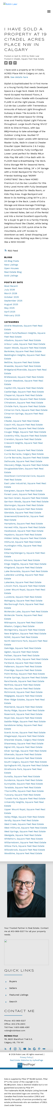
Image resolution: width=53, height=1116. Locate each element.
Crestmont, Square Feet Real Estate (23, 450)
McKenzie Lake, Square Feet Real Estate (26, 611)
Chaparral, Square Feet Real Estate (23, 395)
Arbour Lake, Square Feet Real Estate (24, 344)
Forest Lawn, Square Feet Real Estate (24, 494)
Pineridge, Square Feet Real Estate (23, 670)
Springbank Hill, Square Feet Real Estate (26, 765)
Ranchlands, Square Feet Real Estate (24, 681)
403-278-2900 (18, 1024)
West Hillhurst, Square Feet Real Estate (25, 827)
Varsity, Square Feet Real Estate (21, 820)
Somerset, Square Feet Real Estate (23, 758)
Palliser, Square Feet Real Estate (21, 655)
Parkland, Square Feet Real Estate (22, 663)
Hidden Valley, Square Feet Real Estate (25, 538)
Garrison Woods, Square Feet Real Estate (26, 501)
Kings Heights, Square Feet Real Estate (25, 564)
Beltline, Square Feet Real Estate (22, 362)
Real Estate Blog (13, 272)
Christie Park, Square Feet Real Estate (25, 406)
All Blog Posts (11, 261)
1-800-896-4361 (21, 1027)
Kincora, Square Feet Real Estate (22, 560)
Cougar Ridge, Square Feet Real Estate (25, 432)
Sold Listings (11, 275)
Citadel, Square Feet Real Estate (29, 59)
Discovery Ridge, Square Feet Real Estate (26, 465)
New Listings (11, 264)
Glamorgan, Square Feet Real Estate (24, 505)
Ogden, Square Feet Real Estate (21, 651)
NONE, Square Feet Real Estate (21, 637)
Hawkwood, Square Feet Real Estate (23, 531)
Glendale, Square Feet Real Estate (22, 512)
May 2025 (9, 308)
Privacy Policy (26, 1057)
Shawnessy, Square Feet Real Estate (23, 743)
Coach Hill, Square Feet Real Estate (23, 424)
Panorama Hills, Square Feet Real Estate (26, 659)
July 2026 (9, 289)
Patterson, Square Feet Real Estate (23, 666)
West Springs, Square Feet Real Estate (25, 831)
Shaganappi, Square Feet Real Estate (24, 736)
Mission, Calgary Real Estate (19, 626)
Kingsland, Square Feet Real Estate (23, 567)
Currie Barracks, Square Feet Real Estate (26, 457)
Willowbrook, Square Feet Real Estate (24, 849)
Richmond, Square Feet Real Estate (23, 692)
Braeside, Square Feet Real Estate (22, 366)
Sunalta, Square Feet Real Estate (22, 776)
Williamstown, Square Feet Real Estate (25, 842)
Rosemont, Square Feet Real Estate (23, 714)
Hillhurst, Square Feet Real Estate (22, 542)
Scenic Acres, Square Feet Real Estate (25, 732)
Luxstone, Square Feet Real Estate (23, 597)
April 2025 (9, 311)
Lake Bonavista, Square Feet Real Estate (26, 571)
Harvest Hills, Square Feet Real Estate (24, 527)
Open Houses (11, 268)
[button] (5, 1049)
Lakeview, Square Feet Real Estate (22, 582)
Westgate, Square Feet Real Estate (22, 835)
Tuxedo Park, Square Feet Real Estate (24, 798)
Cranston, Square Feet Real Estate (22, 439)
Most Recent (11, 286)
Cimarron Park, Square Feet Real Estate (25, 410)
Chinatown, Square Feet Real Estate (23, 402)
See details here (19, 77)
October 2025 (11, 297)
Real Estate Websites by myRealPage (26, 1060)
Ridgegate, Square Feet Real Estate (23, 695)
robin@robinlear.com (14, 1030)
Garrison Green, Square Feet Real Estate (26, 498)
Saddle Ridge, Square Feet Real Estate (25, 721)
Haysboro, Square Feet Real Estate (23, 534)
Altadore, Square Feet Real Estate (22, 340)
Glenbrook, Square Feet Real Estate (23, 509)
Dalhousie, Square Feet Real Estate (23, 461)
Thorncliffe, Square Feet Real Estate (24, 791)
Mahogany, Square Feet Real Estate (23, 600)
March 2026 (10, 293)
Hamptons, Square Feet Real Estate (23, 523)
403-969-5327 (18, 931)
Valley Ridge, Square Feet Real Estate (24, 816)
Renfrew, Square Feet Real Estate (22, 684)
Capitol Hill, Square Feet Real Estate (23, 388)
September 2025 (13, 300)
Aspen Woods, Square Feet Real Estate (25, 347)
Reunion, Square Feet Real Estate (22, 688)
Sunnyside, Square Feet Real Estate (23, 783)
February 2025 (12, 315)
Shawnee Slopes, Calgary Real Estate (24, 739)
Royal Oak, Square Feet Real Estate (23, 718)
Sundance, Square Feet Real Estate (23, 780)
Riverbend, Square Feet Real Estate (23, 706)
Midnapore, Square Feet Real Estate (23, 622)
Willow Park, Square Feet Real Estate (24, 846)
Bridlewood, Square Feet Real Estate (24, 377)
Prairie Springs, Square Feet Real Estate (25, 677)
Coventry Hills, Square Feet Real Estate (25, 435)
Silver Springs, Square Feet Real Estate (25, 750)
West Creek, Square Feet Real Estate (24, 824)
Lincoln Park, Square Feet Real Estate (24, 585)
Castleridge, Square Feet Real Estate (24, 391)
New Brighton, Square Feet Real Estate (25, 633)
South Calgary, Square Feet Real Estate (25, 761)
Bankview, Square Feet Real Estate (23, 351)
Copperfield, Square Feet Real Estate (24, 428)
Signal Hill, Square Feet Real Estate (23, 747)
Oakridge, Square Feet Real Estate (22, 648)
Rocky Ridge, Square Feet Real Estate (24, 710)
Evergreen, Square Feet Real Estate (23, 490)
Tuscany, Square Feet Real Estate (22, 794)
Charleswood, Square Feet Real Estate (25, 399)
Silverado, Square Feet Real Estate (23, 754)
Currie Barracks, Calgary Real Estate (24, 454)
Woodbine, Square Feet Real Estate (23, 853)
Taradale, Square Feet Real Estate (22, 787)
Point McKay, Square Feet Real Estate (24, 673)
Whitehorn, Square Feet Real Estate (23, 838)
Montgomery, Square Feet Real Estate (24, 629)
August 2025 (11, 304)
